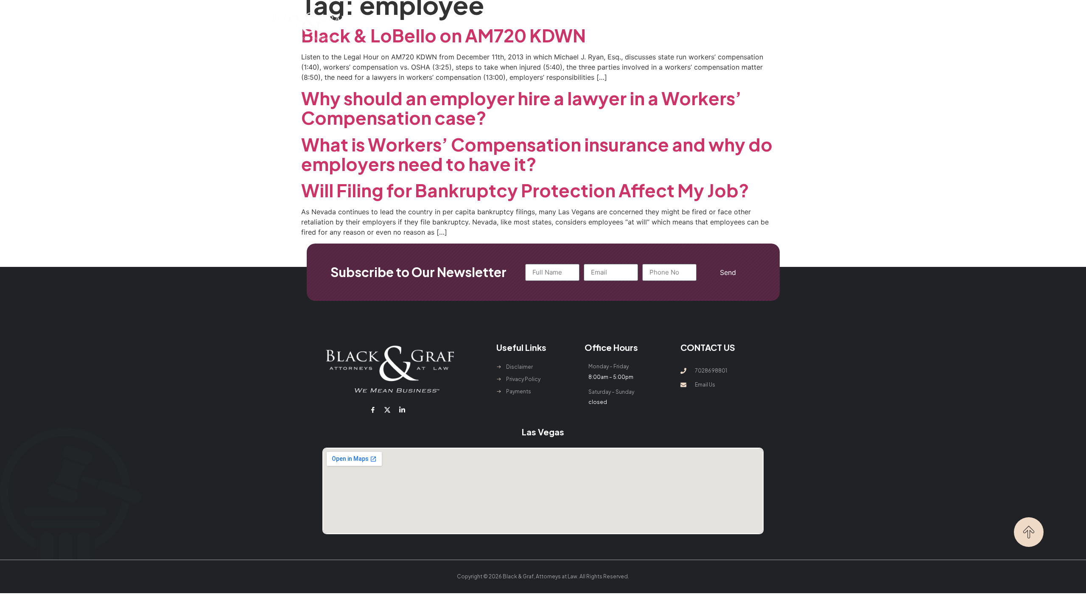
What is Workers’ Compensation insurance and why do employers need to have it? (537, 154)
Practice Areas (506, 25)
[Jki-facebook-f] (373, 410)
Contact (686, 25)
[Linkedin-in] (401, 410)
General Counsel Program (592, 25)
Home (410, 25)
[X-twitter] (387, 410)
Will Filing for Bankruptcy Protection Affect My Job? (525, 190)
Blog (652, 25)
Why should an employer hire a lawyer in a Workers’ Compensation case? (521, 108)
